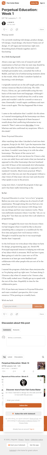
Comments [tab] (7, 330)
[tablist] (11, 330)
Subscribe (34, 3)
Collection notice (37, 440)
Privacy (21, 440)
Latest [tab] (10, 357)
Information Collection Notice (27, 421)
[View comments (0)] (11, 29)
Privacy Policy (23, 423)
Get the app (34, 445)
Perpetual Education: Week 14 (15, 363)
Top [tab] (4, 357)
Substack (12, 450)
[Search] (43, 357)
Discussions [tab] (18, 357)
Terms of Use (34, 419)
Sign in (42, 3)
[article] (23, 367)
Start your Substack (17, 445)
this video (29, 125)
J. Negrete (10, 22)
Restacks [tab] (16, 330)
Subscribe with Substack (25, 413)
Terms (27, 440)
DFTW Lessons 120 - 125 (11, 366)
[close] (40, 380)
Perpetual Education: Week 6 (15, 377)
